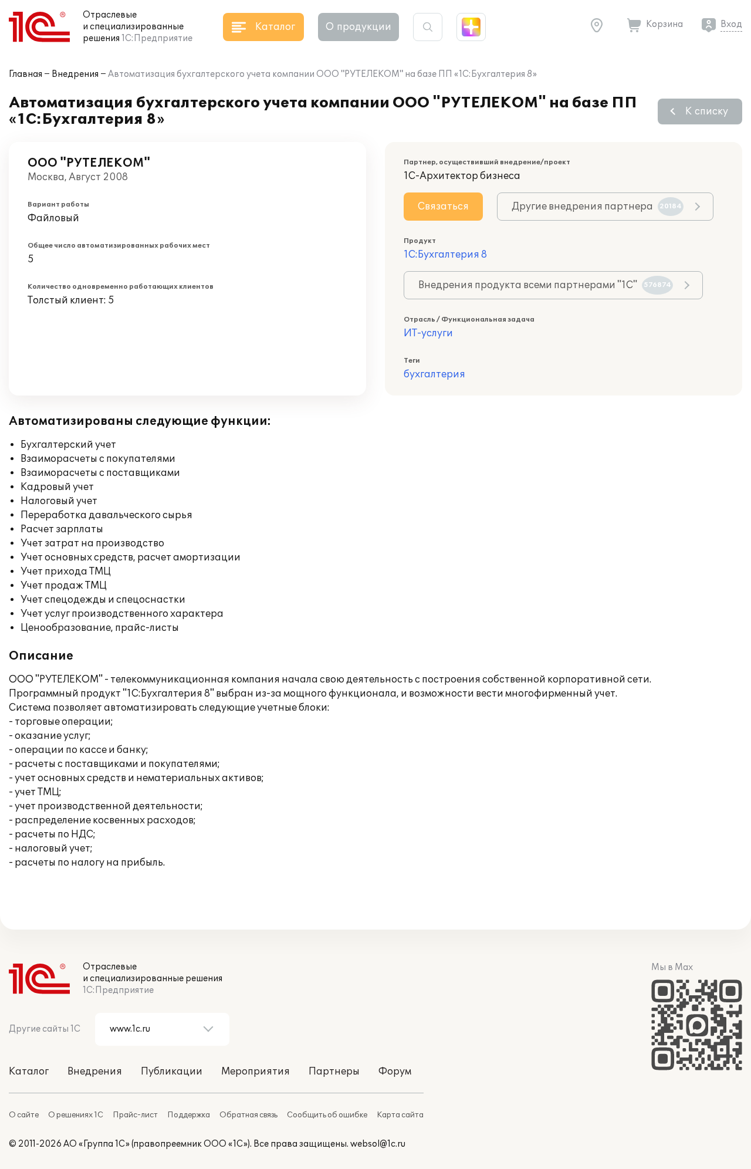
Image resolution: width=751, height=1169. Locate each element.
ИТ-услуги (428, 333)
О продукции (358, 27)
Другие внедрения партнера (597, 206)
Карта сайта (400, 1115)
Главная (25, 74)
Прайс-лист (135, 1115)
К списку (706, 111)
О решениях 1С (75, 1115)
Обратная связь (248, 1115)
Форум (394, 1071)
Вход (731, 24)
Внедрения (75, 74)
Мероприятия (255, 1071)
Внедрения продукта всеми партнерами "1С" (544, 285)
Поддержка (188, 1115)
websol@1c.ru (377, 1144)
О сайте (24, 1115)
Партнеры (334, 1071)
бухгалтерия (434, 374)
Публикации (171, 1071)
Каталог (29, 1071)
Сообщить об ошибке (327, 1115)
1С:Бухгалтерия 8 (445, 255)
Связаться (443, 206)
